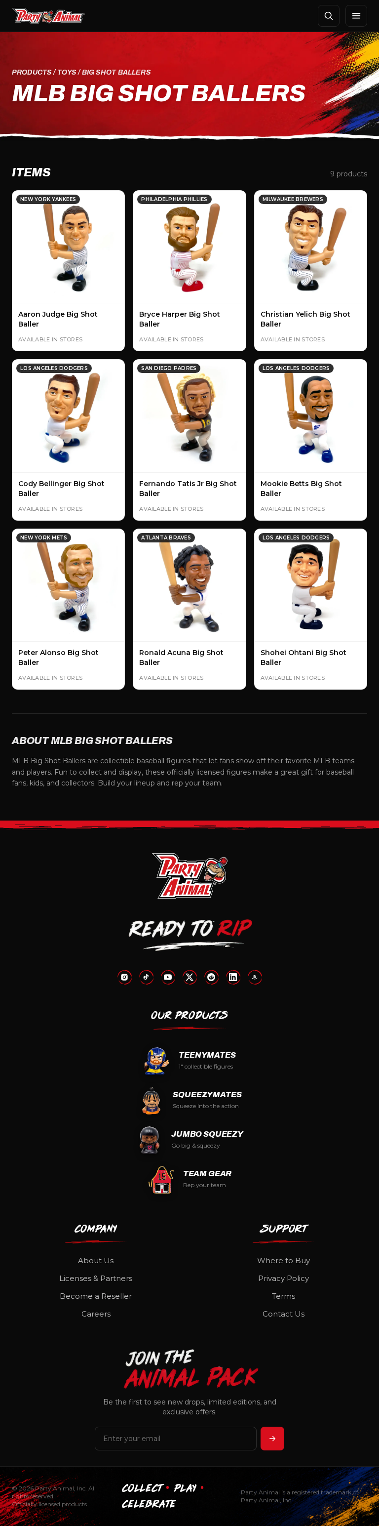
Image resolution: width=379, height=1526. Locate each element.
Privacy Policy (283, 1278)
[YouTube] (168, 977)
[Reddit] (211, 977)
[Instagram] (124, 977)
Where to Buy (283, 1260)
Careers (96, 1314)
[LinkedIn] (233, 977)
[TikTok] (146, 977)
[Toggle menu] (356, 16)
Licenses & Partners (95, 1278)
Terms (283, 1296)
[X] (189, 977)
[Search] (329, 16)
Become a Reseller (96, 1296)
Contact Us (283, 1314)
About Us (96, 1260)
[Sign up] (272, 1438)
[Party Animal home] (48, 16)
